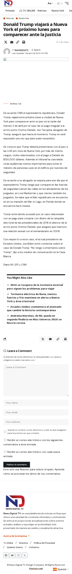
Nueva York (24, 18)
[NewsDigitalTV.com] (8, 3)
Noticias (10, 18)
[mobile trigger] (66, 3)
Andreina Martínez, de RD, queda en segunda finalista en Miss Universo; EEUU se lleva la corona (34, 319)
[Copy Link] (17, 42)
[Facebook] (6, 555)
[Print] (23, 42)
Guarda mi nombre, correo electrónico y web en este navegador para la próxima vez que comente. (37, 431)
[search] (43, 3)
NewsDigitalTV (21, 50)
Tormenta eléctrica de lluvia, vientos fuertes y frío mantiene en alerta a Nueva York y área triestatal (33, 297)
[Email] (11, 42)
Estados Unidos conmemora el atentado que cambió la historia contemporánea (34, 308)
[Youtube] (12, 555)
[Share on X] (5, 42)
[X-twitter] (24, 555)
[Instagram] (18, 555)
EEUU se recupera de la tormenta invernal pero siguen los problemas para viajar (35, 286)
